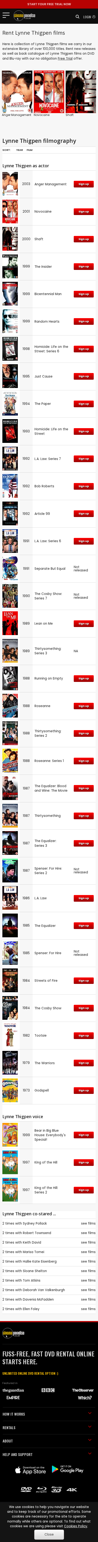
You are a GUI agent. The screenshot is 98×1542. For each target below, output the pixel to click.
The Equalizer (45, 926)
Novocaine (41, 115)
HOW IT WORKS (14, 1414)
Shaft (70, 115)
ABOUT (8, 1440)
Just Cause (43, 376)
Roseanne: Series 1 (49, 761)
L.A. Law (40, 898)
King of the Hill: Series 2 (46, 1190)
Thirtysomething (47, 816)
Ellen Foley (31, 1309)
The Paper (42, 404)
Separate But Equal (49, 568)
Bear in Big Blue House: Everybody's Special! (50, 1135)
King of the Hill (45, 1162)
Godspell (41, 1090)
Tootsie (40, 1035)
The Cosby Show (47, 1008)
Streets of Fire (46, 980)
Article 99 (42, 514)
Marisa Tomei (33, 1252)
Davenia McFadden (38, 1299)
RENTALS (9, 1427)
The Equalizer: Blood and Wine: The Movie (51, 788)
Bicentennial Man (48, 294)
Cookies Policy (75, 1526)
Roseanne (42, 706)
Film (29, 150)
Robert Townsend (37, 1233)
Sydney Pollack (35, 1223)
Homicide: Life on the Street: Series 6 (51, 349)
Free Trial (65, 58)
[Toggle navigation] (7, 15)
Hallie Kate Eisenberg (40, 1261)
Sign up (83, 184)
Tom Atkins (31, 1280)
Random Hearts (46, 321)
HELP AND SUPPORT (18, 1454)
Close (49, 1534)
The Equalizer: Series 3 (45, 843)
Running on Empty (48, 678)
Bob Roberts (44, 486)
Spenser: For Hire (47, 953)
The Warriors (44, 1063)
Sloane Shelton (35, 1271)
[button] (76, 16)
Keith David (32, 1242)
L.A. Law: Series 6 (47, 541)
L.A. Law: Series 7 (47, 459)
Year (19, 150)
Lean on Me (43, 623)
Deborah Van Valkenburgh (44, 1290)
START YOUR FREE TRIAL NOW (49, 4)
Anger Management (16, 115)
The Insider (43, 266)
